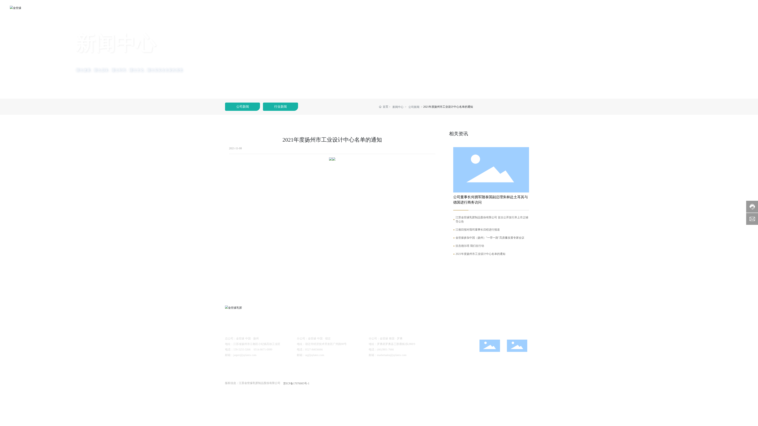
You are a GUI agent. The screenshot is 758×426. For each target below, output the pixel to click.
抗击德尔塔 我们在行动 (470, 245)
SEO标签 (512, 383)
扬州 (501, 383)
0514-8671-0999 (263, 349)
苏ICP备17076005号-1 (296, 383)
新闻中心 (397, 107)
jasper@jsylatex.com (244, 355)
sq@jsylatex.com (314, 355)
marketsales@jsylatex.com (391, 355)
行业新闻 (280, 106)
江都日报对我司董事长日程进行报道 (478, 229)
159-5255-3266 (241, 349)
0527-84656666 (314, 349)
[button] (61, 88)
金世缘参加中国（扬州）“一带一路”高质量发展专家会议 (490, 237)
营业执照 (527, 383)
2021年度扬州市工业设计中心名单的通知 (480, 253)
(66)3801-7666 (385, 349)
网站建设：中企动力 (484, 383)
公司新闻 (242, 106)
